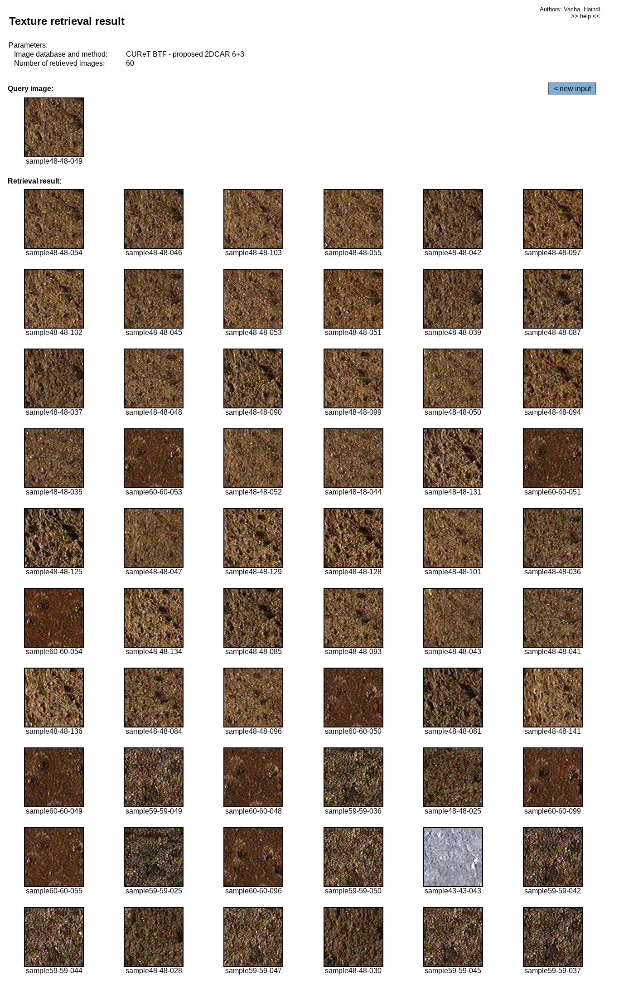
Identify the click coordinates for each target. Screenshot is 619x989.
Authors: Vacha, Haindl (570, 9)
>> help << (585, 16)
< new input (572, 88)
